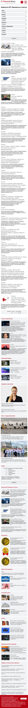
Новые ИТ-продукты (7, 569)
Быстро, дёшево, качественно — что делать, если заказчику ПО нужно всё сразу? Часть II (12, 686)
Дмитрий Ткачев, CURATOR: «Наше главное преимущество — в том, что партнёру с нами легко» (18, 336)
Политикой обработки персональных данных (8, 700)
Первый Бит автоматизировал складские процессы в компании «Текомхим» (14, 218)
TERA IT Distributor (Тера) (15, 321)
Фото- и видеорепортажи (8, 415)
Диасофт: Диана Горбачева (7, 403)
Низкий (10, 474)
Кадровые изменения (7, 384)
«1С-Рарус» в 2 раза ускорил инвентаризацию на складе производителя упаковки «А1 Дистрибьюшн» (16, 598)
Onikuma (22, 635)
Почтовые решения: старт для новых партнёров (17, 370)
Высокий (10, 469)
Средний (11, 472)
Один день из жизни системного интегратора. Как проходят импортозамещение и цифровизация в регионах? (12, 693)
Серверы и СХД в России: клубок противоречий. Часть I (13, 683)
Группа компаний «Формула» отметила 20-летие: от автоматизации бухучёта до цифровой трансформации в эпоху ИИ (13, 461)
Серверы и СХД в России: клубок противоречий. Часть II (13, 689)
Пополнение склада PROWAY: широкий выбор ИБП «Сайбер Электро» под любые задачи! (17, 630)
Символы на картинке (6, 478)
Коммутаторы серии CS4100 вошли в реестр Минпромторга (18, 579)
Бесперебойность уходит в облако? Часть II (11, 676)
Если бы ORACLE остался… (16, 97)
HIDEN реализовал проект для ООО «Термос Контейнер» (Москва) (18, 604)
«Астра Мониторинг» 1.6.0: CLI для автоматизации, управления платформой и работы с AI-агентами (12, 574)
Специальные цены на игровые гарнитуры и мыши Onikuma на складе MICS (17, 637)
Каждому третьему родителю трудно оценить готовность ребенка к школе (12, 109)
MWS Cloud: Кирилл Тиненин (7, 409)
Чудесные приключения (15, 362)
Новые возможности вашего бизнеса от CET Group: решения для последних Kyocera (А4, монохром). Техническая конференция (18, 649)
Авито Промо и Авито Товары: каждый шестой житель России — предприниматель (13, 148)
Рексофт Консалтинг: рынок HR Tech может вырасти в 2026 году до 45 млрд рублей (18, 300)
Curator (11, 333)
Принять (23, 698)
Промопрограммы (6, 358)
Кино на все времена (7, 209)
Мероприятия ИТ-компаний (8, 644)
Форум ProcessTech (14, 656)
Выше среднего (12, 470)
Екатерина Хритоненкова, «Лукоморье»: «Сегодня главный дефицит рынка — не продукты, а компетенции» (12, 680)
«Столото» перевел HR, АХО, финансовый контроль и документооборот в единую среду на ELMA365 (12, 232)
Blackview (23, 620)
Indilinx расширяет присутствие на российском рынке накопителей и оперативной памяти (11, 122)
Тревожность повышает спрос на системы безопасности (11, 173)
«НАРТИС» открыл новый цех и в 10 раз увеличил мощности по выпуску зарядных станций (13, 258)
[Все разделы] (25, 3)
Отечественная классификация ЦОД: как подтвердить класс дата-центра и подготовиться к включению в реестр (13, 65)
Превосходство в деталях (16, 376)
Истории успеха (5, 592)
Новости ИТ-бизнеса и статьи (9, 487)
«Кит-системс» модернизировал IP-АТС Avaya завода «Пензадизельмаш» (18, 612)
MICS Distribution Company (15, 620)
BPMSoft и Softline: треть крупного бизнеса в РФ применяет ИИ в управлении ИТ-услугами (11, 286)
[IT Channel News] (8, 3)
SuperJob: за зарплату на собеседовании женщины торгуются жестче (12, 245)
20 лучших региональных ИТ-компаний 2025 (16, 538)
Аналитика (4, 535)
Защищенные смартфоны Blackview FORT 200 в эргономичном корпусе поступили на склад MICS (18, 623)
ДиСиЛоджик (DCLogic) (5, 435)
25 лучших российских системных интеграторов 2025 (17, 548)
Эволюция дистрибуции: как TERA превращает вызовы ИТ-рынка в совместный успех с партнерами (17, 323)
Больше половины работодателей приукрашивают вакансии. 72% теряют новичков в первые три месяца (13, 185)
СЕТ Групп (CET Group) (14, 646)
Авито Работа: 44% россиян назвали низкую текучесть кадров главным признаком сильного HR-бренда (14, 48)
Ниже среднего (12, 473)
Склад (3, 618)
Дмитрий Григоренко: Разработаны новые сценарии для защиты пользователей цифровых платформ (12, 198)
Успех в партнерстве (7, 318)
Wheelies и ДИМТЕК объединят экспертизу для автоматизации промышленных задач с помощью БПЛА (13, 135)
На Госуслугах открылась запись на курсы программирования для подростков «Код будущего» (12, 160)
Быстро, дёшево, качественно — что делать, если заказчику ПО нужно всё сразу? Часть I (12, 670)
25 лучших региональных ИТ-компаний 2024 (16, 558)
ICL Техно (12, 344)
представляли (4, 339)
